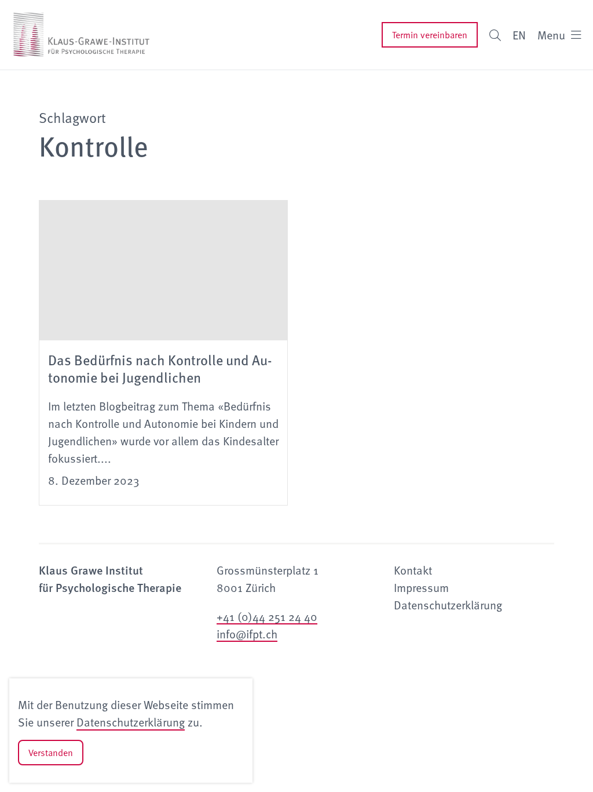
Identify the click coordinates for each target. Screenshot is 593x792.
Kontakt (413, 570)
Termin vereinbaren (429, 35)
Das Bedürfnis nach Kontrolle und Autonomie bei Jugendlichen (160, 368)
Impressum (421, 587)
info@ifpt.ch (247, 633)
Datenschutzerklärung (130, 722)
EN (519, 34)
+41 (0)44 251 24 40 (267, 616)
